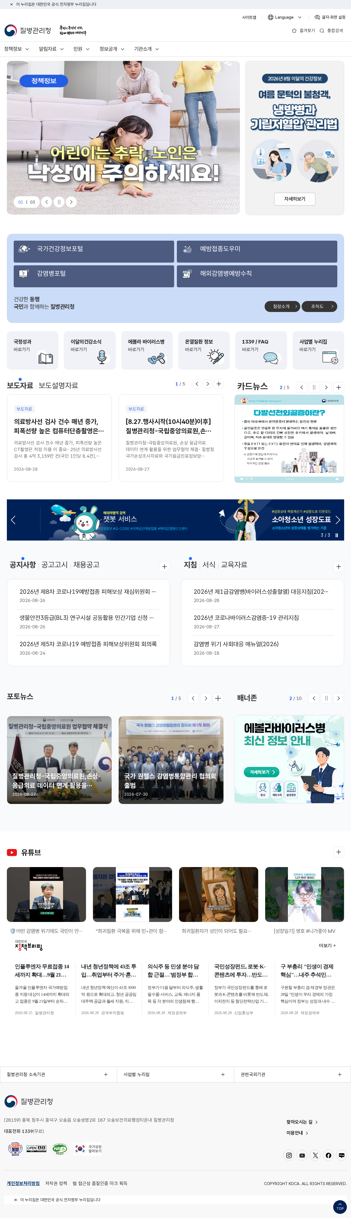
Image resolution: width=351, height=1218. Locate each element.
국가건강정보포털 (60, 249)
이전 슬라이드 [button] (46, 201)
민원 (77, 49)
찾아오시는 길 (300, 1122)
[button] (337, 520)
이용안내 (295, 1133)
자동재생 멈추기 (336, 535)
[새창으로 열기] (36, 1148)
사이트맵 (249, 17)
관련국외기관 (253, 1074)
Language (287, 18)
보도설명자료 (58, 385)
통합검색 (335, 30)
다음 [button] (208, 384)
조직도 (317, 306)
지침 (190, 564)
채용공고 (86, 564)
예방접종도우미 (220, 249)
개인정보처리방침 (23, 1183)
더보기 (218, 384)
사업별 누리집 (137, 1074)
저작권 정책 (56, 1183)
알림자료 (47, 49)
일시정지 (313, 387)
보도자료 (20, 385)
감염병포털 (51, 273)
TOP (340, 1208)
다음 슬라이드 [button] (71, 201)
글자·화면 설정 (334, 18)
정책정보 (13, 49)
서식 (209, 564)
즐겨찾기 (307, 30)
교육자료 (234, 564)
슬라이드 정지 (58, 201)
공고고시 (54, 564)
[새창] (295, 138)
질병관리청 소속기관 (26, 1074)
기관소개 (143, 49)
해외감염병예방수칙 (226, 273)
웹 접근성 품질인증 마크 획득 (100, 1183)
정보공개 (108, 49)
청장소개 (281, 306)
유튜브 (31, 852)
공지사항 (23, 564)
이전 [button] (197, 384)
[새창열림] (73, 31)
